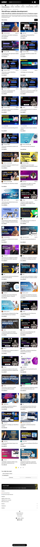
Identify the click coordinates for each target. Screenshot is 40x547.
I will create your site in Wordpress (27, 146)
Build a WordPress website (7, 473)
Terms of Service (19, 514)
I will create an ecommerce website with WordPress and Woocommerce (29, 91)
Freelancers (29, 477)
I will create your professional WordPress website (29, 444)
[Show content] (37, 503)
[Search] (20, 2)
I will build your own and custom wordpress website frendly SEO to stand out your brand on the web (28, 166)
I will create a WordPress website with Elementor (28, 54)
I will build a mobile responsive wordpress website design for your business (27, 203)
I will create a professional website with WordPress (10, 147)
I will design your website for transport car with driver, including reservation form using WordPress (28, 259)
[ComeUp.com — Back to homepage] (4, 2)
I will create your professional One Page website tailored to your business (10, 314)
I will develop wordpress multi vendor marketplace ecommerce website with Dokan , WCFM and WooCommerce (10, 370)
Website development (8, 9)
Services (11, 477)
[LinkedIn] (17, 519)
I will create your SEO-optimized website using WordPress (10, 54)
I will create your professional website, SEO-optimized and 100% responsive (10, 258)
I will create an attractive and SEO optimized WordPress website (9, 388)
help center (24, 487)
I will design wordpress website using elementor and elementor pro (9, 462)
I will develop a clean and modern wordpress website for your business (9, 332)
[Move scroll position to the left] (2, 6)
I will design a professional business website (27, 425)
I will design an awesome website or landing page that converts (9, 407)
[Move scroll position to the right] (37, 6)
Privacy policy (19, 515)
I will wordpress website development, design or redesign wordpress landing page (10, 222)
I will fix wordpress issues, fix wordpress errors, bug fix (28, 110)
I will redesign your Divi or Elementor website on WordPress (28, 314)
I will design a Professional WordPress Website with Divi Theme (28, 351)
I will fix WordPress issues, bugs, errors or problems (10, 444)
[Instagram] (20, 519)
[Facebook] (21, 519)
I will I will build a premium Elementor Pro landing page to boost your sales (28, 407)
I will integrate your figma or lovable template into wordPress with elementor (28, 185)
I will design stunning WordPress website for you (27, 36)
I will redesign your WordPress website (10, 183)
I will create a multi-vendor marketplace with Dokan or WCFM (10, 110)
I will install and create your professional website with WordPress (10, 277)
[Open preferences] (32, 2)
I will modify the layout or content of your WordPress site (28, 221)
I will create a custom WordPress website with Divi (8, 73)
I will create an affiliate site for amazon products (10, 240)
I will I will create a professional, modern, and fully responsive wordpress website (28, 277)
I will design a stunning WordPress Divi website (28, 370)
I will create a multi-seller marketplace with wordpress (10, 36)
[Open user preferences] (36, 2)
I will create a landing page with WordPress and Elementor (8, 91)
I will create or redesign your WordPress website (10, 425)
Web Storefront (15, 9)
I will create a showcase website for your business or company (10, 165)
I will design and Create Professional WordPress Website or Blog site (9, 295)
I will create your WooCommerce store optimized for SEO (10, 203)
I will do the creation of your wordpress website (28, 128)
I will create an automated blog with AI (10, 127)
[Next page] (23, 467)
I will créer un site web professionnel (28, 239)
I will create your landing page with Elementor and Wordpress (27, 332)
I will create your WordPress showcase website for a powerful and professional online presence (28, 296)
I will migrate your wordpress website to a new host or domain (10, 351)
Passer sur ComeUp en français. (19, 545)
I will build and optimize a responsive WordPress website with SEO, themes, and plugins (28, 463)
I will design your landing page (26, 72)
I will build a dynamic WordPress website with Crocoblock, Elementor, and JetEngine (29, 389)
